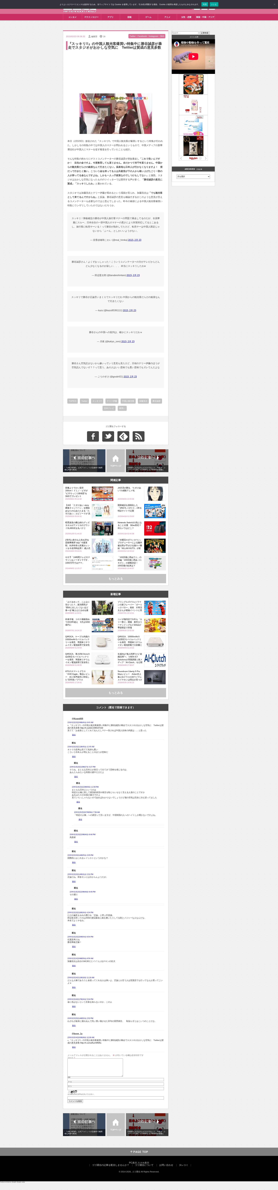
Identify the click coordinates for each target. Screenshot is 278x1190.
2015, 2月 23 (134, 240)
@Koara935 (77, 718)
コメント (71, 1057)
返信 (74, 735)
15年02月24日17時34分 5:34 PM (80, 999)
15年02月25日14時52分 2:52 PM (80, 1018)
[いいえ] (274, 4)
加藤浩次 (143, 401)
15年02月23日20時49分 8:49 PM (82, 892)
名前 (68, 1077)
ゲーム (148, 17)
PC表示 (133, 1163)
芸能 (129, 17)
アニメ (167, 17)
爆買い (122, 408)
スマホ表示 (143, 1163)
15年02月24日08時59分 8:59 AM (80, 958)
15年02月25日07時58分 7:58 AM (87, 812)
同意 (205, 4)
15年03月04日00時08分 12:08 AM (80, 1037)
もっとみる (115, 578)
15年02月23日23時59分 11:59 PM (85, 787)
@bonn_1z (77, 1033)
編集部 (94, 36)
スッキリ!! (97, 401)
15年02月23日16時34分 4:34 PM (80, 912)
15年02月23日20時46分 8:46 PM (82, 835)
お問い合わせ (166, 1165)
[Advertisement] (115, 72)
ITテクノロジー (92, 17)
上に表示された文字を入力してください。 (81, 1094)
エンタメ (72, 17)
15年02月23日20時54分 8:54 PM (80, 937)
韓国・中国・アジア (205, 17)
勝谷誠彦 (156, 401)
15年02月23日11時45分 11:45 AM (80, 747)
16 (104, 36)
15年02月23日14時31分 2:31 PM (80, 874)
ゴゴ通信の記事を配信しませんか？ (110, 1165)
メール (69, 1082)
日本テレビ (109, 408)
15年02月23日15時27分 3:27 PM (82, 767)
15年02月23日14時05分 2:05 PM (80, 855)
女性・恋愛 (186, 17)
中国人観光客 (128, 401)
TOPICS (72, 401)
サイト (69, 1086)
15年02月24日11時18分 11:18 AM (80, 978)
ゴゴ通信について (144, 1165)
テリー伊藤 (112, 401)
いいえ (214, 4)
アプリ (110, 17)
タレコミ (183, 1165)
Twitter (84, 401)
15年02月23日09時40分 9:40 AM (80, 722)
